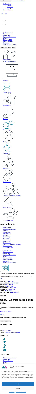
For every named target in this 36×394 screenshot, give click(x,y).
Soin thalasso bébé (8, 220)
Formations (10, 7)
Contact (5, 38)
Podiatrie (5, 119)
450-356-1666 (11, 289)
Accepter (18, 383)
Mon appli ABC (7, 40)
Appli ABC (10, 5)
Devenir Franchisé (8, 10)
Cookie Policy (12, 392)
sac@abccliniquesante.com (12, 332)
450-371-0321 (10, 281)
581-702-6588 (8, 290)
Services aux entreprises (9, 61)
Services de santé (7, 32)
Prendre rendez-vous (6, 1)
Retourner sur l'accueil (6, 311)
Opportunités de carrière (9, 37)
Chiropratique (7, 92)
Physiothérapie (7, 105)
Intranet (9, 8)
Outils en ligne (7, 4)
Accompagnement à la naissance (12, 195)
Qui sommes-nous (8, 34)
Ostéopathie (6, 141)
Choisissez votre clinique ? (7, 276)
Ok (1, 278)
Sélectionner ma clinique (18, 1)
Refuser (18, 388)
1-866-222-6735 (14, 292)
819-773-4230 (9, 286)
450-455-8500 (14, 283)
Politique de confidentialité (21, 392)
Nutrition (5, 80)
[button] (33, 367)
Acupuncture (6, 153)
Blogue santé (6, 35)
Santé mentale (7, 182)
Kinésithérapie (7, 59)
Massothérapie (7, 130)
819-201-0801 (12, 287)
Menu (13, 47)
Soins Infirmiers (7, 207)
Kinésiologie (6, 168)
